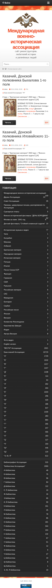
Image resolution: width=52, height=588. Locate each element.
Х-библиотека (26, 550)
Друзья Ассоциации (24, 197)
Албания (26, 246)
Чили (26, 234)
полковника (31, 111)
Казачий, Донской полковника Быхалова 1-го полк (24, 80)
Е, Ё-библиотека (26, 490)
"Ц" (26, 440)
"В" (26, 364)
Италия (26, 266)
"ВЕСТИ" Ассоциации (26, 348)
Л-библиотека (26, 510)
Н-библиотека (26, 518)
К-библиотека (26, 506)
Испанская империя (26, 258)
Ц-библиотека (26, 558)
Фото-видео (26, 340)
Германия (26, 278)
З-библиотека (26, 498)
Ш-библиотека (26, 562)
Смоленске (22, 116)
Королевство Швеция (26, 326)
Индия (26, 330)
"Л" (26, 396)
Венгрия (26, 318)
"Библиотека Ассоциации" (26, 466)
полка (20, 114)
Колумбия (26, 238)
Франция (26, 274)
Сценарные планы (26, 212)
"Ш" (26, 448)
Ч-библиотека (26, 554)
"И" (26, 388)
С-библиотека (26, 534)
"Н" (26, 404)
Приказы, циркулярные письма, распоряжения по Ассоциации (26, 206)
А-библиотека (26, 470)
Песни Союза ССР (26, 270)
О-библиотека (26, 522)
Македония (26, 298)
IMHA (25, 581)
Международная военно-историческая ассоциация (26, 193)
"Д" (26, 372)
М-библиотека (26, 514)
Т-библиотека (26, 538)
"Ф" (26, 432)
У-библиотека (26, 542)
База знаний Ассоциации (13, 93)
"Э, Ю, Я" (26, 456)
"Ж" (26, 380)
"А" (26, 356)
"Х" (26, 436)
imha (5, 89)
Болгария (26, 302)
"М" (26, 400)
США (26, 282)
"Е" (26, 376)
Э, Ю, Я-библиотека (26, 570)
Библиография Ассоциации (26, 462)
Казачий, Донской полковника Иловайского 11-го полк (26, 136)
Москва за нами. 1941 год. (25, 219)
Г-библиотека (26, 482)
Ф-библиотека (26, 546)
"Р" (26, 416)
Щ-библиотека (26, 566)
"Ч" (26, 444)
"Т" (26, 424)
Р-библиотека (26, 530)
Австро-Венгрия (26, 334)
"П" (26, 412)
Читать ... (9, 122)
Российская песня (26, 310)
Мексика (26, 242)
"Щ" (26, 452)
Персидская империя (26, 254)
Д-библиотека (26, 486)
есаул (31, 109)
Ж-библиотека (26, 494)
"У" (26, 428)
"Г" (26, 368)
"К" (24, 93)
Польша (26, 262)
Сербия (26, 306)
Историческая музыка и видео (26, 230)
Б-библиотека (26, 474)
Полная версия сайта (14, 69)
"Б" (26, 360)
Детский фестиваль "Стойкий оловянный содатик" (26, 224)
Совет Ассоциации (26, 201)
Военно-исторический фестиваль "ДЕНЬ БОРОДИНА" (26, 216)
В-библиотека (26, 478)
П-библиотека (26, 526)
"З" (26, 384)
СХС (26, 294)
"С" (26, 420)
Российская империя (26, 290)
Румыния (26, 286)
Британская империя (26, 250)
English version (26, 344)
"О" (26, 408)
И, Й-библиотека (26, 502)
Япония (26, 314)
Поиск (47, 64)
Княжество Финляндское (26, 322)
